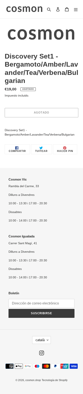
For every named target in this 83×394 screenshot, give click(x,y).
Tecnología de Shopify (54, 380)
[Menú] (75, 9)
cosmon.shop (33, 380)
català (40, 340)
